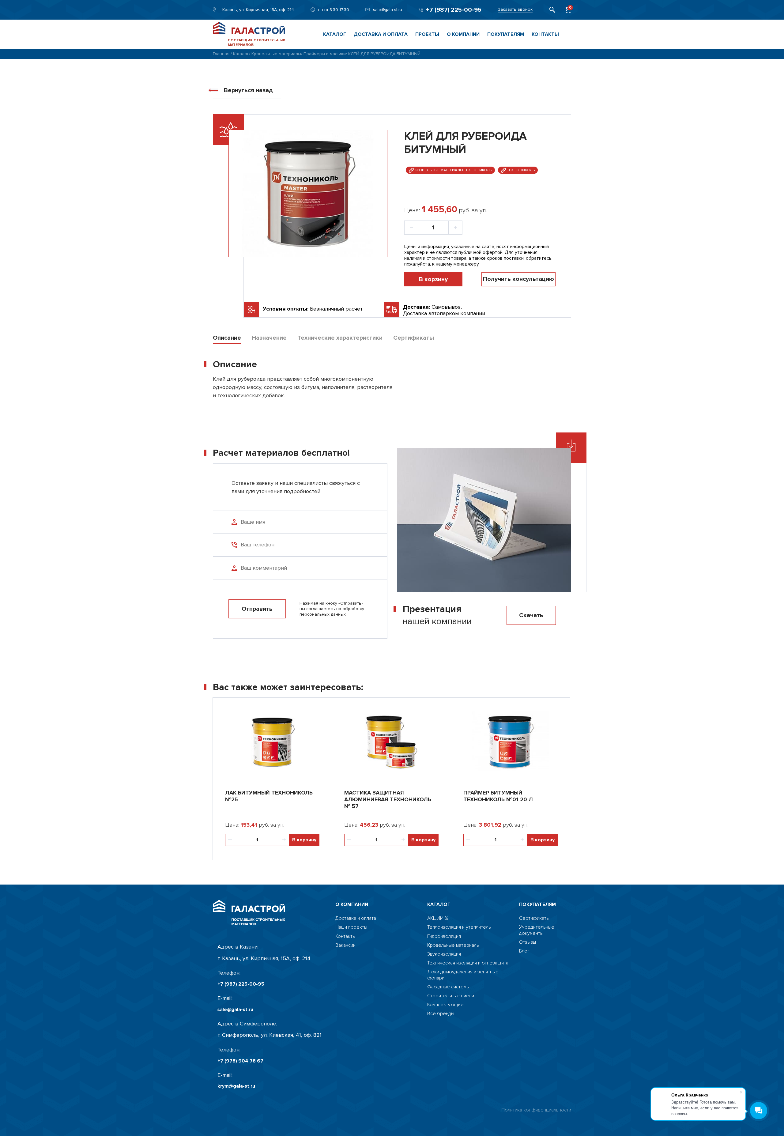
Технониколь (520, 170)
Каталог (334, 34)
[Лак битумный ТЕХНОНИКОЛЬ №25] (272, 740)
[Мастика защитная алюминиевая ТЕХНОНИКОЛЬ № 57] (391, 740)
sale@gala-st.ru (387, 9)
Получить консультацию (518, 279)
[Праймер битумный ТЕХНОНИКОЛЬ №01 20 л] (510, 740)
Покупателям (505, 34)
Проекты (427, 34)
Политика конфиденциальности (536, 1110)
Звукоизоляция (444, 954)
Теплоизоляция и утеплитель (459, 927)
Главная (221, 53)
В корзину (433, 279)
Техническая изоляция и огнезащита (467, 963)
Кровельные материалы (276, 53)
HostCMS (529, 960)
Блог (524, 951)
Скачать (531, 615)
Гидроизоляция (444, 936)
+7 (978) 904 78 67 (240, 1061)
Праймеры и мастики (324, 53)
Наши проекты (351, 927)
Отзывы (527, 942)
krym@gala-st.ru (236, 1086)
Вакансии (345, 945)
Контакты (545, 34)
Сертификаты (534, 918)
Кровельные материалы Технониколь (453, 170)
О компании (463, 34)
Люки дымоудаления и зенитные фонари (463, 975)
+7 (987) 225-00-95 (453, 9)
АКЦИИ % (437, 918)
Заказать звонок (515, 9)
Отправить (257, 609)
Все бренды (440, 1014)
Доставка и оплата (381, 34)
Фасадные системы (448, 987)
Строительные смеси (450, 996)
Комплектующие (445, 1005)
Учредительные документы (536, 930)
